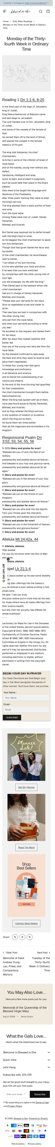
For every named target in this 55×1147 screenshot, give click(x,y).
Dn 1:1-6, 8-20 (32, 100)
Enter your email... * (16, 1094)
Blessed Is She (21, 1118)
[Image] (26, 757)
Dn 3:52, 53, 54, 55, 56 (22, 439)
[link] (15, 937)
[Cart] (48, 11)
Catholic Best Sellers (26, 923)
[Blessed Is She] (20, 11)
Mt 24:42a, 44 (26, 539)
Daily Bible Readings (22, 21)
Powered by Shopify (38, 1118)
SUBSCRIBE (12, 717)
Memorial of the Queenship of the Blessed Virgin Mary (25, 1009)
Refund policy (18, 1143)
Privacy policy (34, 1143)
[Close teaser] (8, 559)
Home (6, 21)
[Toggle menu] (4, 11)
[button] (3, 573)
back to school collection (36, 3)
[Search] (40, 11)
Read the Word (26, 847)
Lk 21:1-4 (23, 568)
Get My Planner (26, 787)
